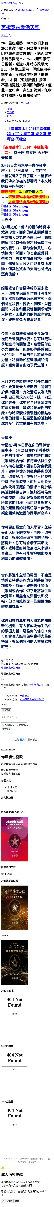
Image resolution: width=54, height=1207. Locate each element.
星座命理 (26, 103)
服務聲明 (32, 1162)
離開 (17, 1201)
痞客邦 (32, 684)
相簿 (9, 109)
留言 (39, 684)
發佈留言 (6, 729)
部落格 (10, 112)
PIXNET (13, 1158)
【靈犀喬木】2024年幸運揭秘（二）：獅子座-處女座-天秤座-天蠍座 (29, 134)
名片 (9, 116)
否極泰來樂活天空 (20, 27)
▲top (4, 704)
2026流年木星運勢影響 (32, 699)
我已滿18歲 (7, 1201)
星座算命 (24, 696)
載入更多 (6, 710)
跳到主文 (6, 35)
